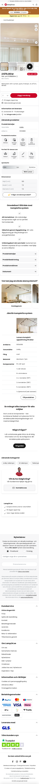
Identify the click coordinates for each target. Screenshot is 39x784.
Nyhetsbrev (6, 657)
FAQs (3, 614)
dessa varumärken (23, 571)
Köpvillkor (33, 765)
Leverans (5, 627)
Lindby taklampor (8, 463)
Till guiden (19, 446)
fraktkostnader (24, 778)
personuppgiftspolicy (27, 597)
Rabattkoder (6, 654)
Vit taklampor (23, 463)
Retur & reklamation (9, 633)
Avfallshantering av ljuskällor (20, 771)
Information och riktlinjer (14, 677)
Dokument (7, 271)
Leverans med (8, 722)
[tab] (19, 621)
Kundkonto (6, 630)
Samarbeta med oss (9, 651)
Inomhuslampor (9, 20)
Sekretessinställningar (9, 765)
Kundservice (8, 606)
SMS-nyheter (6, 661)
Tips (12, 671)
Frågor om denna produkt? (21, 195)
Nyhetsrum (17, 667)
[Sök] (33, 4)
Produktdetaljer (9, 254)
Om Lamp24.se (9, 643)
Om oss (4, 648)
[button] (4, 66)
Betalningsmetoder (9, 624)
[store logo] (11, 4)
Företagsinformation (9, 688)
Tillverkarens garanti (9, 637)
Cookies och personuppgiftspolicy (14, 681)
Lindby (22, 127)
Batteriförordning (30, 768)
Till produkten (28, 397)
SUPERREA (19, 12)
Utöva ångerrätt (8, 610)
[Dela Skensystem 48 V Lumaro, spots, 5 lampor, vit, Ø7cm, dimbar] (36, 29)
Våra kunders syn (10, 735)
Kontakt (4, 620)
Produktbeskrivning (11, 260)
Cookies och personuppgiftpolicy (14, 768)
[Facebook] (14, 762)
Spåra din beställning (9, 617)
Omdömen (6, 664)
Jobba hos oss (7, 667)
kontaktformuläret (31, 595)
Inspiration (5, 671)
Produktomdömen (10, 266)
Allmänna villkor (7, 685)
